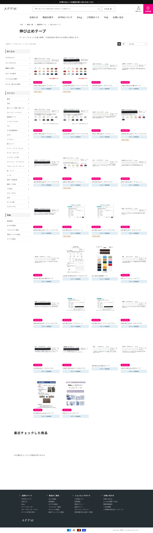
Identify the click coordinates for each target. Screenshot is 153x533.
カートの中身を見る (28, 512)
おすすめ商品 (11, 225)
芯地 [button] (8, 103)
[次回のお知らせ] (98, 2)
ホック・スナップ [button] (13, 153)
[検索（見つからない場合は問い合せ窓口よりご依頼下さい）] (99, 9)
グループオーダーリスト (29, 509)
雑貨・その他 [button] (11, 184)
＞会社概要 (107, 507)
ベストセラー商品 (13, 230)
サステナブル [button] (11, 207)
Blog (23, 504)
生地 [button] (8, 198)
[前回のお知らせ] (54, 2)
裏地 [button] (8, 99)
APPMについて (26, 499)
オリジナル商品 (54, 509)
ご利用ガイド (79, 499)
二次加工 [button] (10, 189)
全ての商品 (52, 499)
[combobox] (67, 9)
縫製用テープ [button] (11, 117)
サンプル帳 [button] (10, 202)
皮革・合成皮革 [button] (12, 180)
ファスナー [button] (10, 139)
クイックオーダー (27, 507)
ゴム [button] (8, 126)
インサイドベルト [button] (13, 121)
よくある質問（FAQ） (110, 501)
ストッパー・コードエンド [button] (15, 162)
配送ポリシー (79, 504)
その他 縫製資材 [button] (12, 130)
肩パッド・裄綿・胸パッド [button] (15, 108)
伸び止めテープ (55, 24)
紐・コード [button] (10, 171)
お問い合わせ (108, 499)
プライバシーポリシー (82, 509)
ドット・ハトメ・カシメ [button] (15, 148)
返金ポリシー (79, 507)
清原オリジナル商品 (13, 234)
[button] (48, 17)
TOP (21, 24)
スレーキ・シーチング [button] (14, 112)
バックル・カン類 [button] (13, 157)
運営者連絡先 (108, 504)
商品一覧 (30, 24)
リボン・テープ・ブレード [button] (15, 166)
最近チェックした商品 (56, 512)
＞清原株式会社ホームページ (113, 509)
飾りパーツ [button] (10, 144)
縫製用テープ (41, 24)
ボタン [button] (9, 135)
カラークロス (11, 193)
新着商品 (10, 221)
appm (122, 530)
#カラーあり (37, 91)
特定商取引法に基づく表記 (84, 512)
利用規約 (78, 501)
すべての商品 (11, 239)
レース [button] (9, 175)
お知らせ (24, 501)
